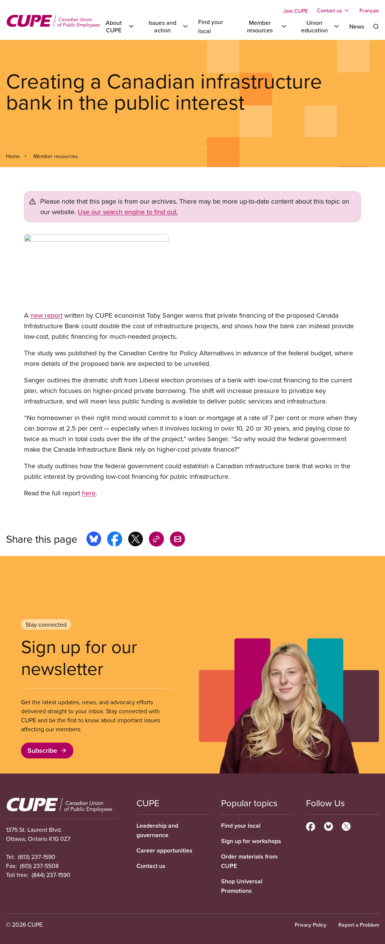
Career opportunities (164, 850)
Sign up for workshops (251, 841)
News (356, 26)
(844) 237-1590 (51, 875)
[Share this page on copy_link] (156, 540)
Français (369, 10)
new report (46, 315)
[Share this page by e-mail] (177, 540)
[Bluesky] (328, 825)
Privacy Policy (310, 925)
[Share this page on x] (135, 540)
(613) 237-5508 (39, 866)
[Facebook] (310, 825)
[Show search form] (376, 26)
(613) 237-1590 (36, 857)
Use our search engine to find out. (128, 211)
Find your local (241, 825)
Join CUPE (295, 11)
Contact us (150, 866)
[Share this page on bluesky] (93, 540)
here (88, 493)
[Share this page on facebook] (114, 540)
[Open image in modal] (192, 272)
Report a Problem (358, 925)
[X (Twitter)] (346, 825)
